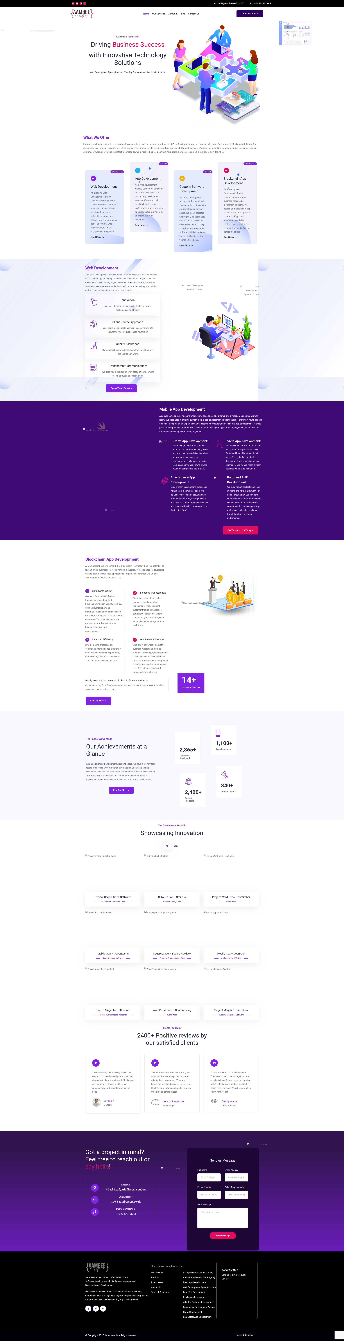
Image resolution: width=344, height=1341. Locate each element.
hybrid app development (240, 423)
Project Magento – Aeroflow (231, 1010)
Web (123, 902)
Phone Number (204, 1187)
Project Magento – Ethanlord (113, 1010)
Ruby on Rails (169, 902)
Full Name (202, 1170)
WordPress (231, 902)
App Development (148, 178)
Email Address (125, 1197)
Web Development (104, 187)
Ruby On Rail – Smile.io (172, 897)
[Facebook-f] (88, 1309)
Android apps (109, 958)
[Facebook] (73, 3)
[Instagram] (84, 3)
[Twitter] (77, 3)
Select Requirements (234, 1187)
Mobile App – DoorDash (231, 953)
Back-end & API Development (237, 479)
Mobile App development (119, 1281)
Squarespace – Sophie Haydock (172, 953)
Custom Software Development (191, 189)
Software (116, 902)
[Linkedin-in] (103, 1309)
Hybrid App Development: (243, 441)
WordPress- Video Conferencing (172, 1010)
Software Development (96, 1281)
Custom (163, 958)
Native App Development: (190, 441)
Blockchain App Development (235, 181)
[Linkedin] (81, 3)
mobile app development (209, 420)
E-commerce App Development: (183, 479)
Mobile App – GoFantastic (112, 953)
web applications (136, 282)
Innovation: (128, 300)
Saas (178, 902)
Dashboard (106, 902)
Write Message (204, 1204)
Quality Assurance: (128, 344)
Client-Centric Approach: (128, 322)
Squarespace (174, 958)
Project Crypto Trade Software (113, 897)
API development (198, 427)
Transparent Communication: (128, 366)
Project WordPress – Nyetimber (231, 897)
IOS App (119, 958)
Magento (123, 1015)
